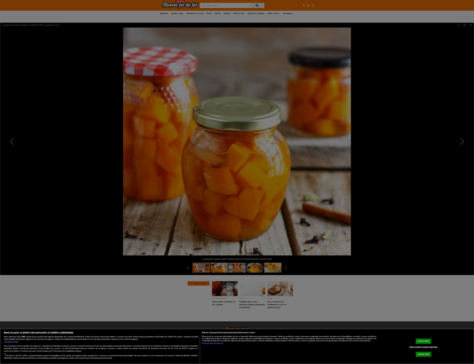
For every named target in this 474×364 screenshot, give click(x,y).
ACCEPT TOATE (423, 341)
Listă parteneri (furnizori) (212, 343)
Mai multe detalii (11, 342)
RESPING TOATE (423, 354)
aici (5, 353)
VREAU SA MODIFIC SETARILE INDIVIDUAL (423, 347)
